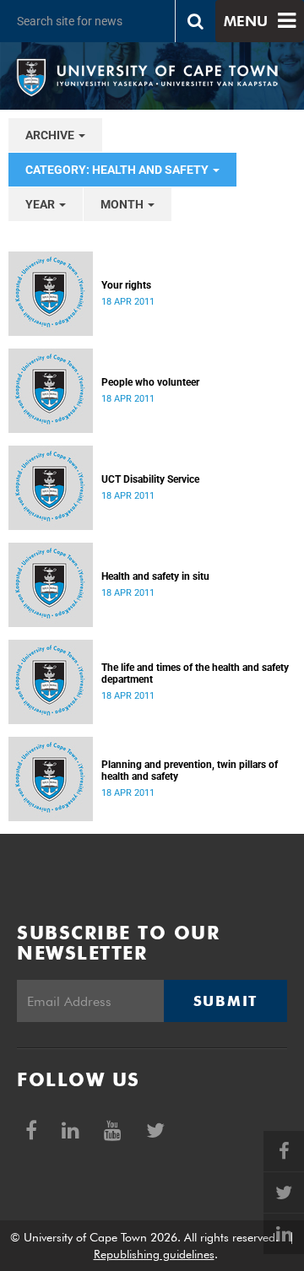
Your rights (126, 285)
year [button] (41, 204)
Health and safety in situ (155, 576)
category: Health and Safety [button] (118, 169)
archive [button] (51, 135)
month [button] (123, 204)
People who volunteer (150, 382)
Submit (225, 1000)
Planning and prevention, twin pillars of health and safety (189, 770)
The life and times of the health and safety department (195, 673)
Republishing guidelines (154, 1254)
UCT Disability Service (150, 479)
